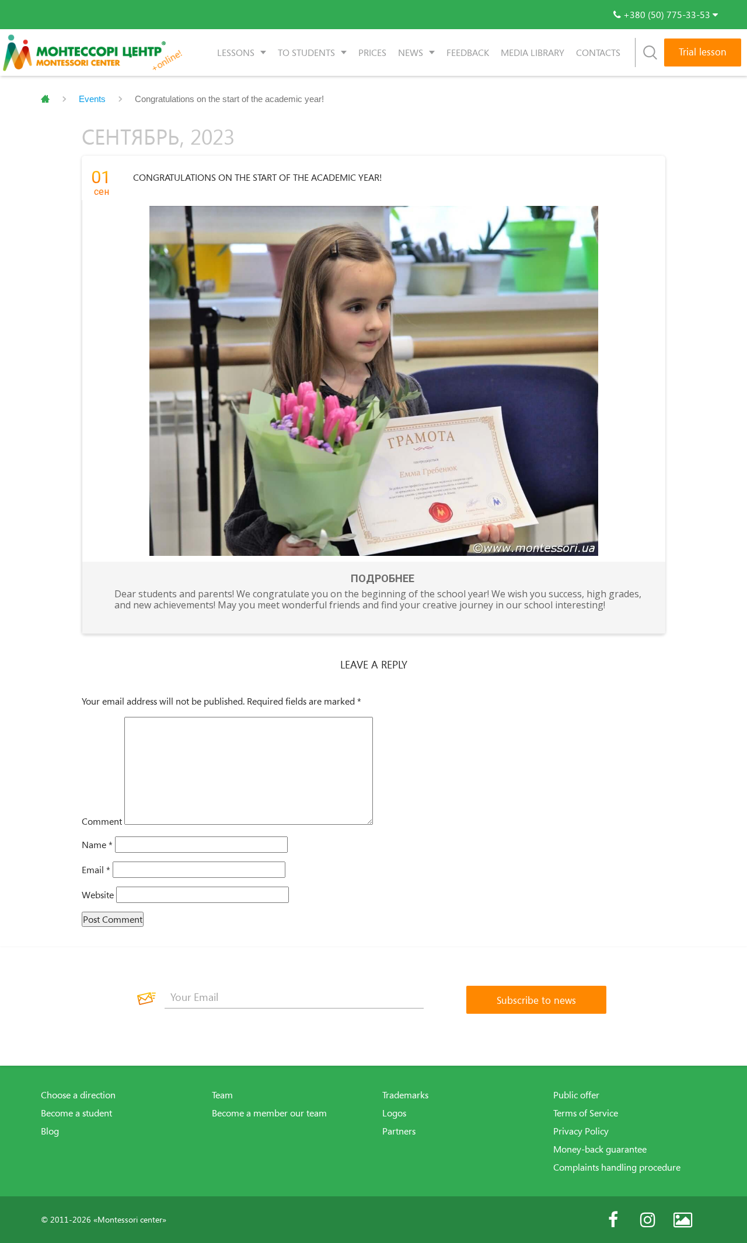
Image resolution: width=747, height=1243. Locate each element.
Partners (399, 1131)
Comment (102, 821)
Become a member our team (269, 1113)
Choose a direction (78, 1094)
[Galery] (682, 1219)
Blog (50, 1131)
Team (222, 1094)
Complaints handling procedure (616, 1167)
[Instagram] (647, 1219)
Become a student (76, 1113)
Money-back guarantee (600, 1149)
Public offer (576, 1094)
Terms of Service (585, 1113)
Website (98, 894)
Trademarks (405, 1094)
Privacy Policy (581, 1131)
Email (96, 869)
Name (97, 844)
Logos (394, 1113)
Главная (45, 99)
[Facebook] (612, 1219)
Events (92, 99)
